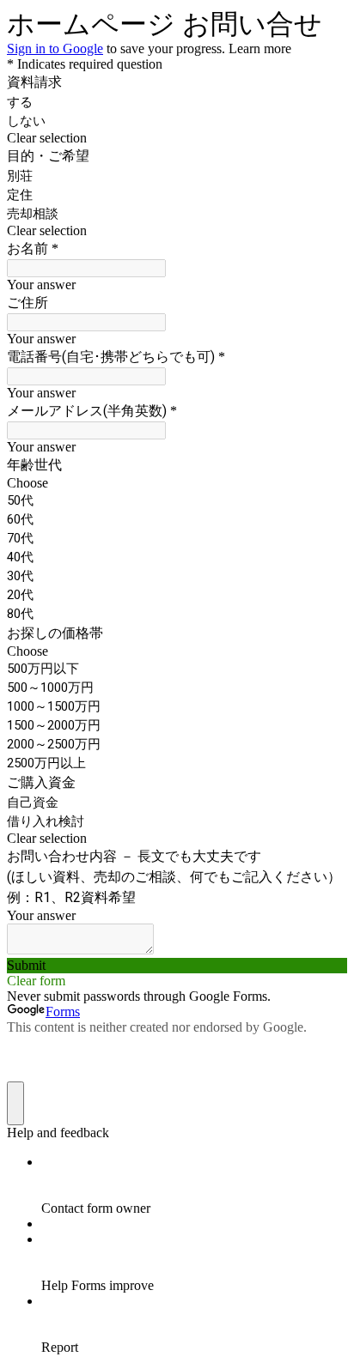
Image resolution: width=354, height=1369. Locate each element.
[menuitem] (194, 1185)
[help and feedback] (15, 1103)
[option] (177, 483)
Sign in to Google (55, 48)
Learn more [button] (260, 48)
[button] (177, 138)
